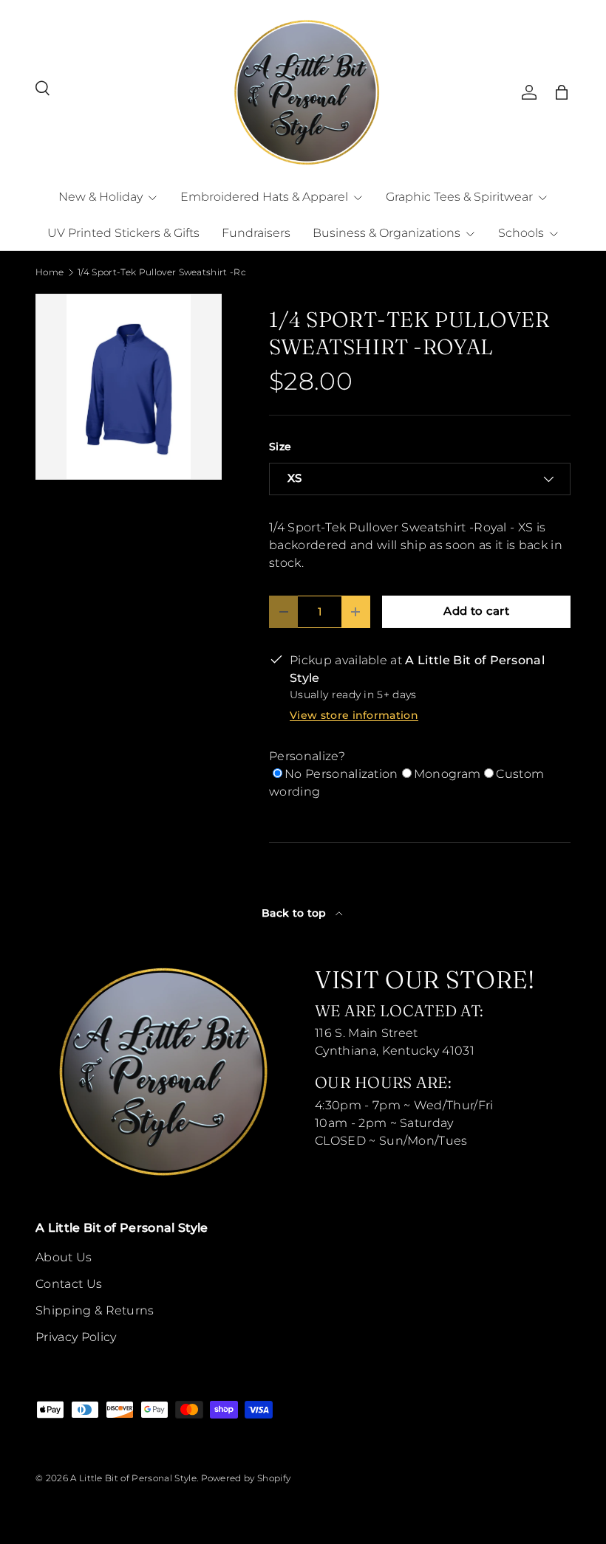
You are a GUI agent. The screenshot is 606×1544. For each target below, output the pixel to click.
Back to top (296, 913)
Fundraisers (256, 233)
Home (49, 272)
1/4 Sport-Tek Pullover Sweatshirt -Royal (166, 272)
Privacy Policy (75, 1337)
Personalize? (307, 756)
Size (280, 446)
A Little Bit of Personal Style (133, 1477)
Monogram (447, 774)
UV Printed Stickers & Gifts (123, 233)
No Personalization (341, 774)
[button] (561, 92)
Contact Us (68, 1284)
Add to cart (476, 611)
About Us (63, 1257)
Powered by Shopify (246, 1477)
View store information (354, 715)
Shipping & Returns (94, 1310)
